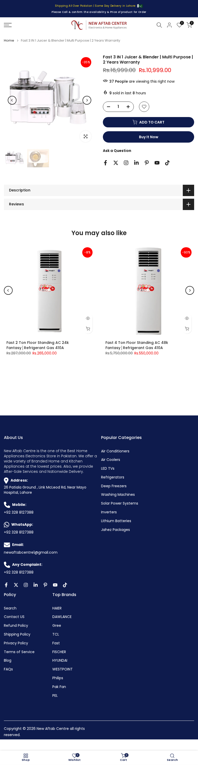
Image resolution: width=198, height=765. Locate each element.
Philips (57, 678)
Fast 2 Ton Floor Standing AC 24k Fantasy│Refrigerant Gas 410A (37, 345)
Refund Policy (16, 625)
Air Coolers (110, 459)
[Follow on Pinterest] (146, 163)
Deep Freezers (114, 486)
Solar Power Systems (119, 503)
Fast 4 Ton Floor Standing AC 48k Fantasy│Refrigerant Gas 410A (136, 345)
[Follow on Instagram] (126, 163)
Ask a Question (117, 150)
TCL (55, 634)
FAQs (8, 669)
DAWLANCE (62, 616)
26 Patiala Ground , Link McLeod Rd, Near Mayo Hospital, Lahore (45, 490)
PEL (55, 695)
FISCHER (59, 652)
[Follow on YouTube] (157, 163)
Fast (56, 643)
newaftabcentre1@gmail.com (30, 552)
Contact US (14, 616)
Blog (7, 660)
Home (9, 40)
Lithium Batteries (116, 521)
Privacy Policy (16, 643)
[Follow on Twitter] (115, 163)
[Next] (86, 100)
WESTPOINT (62, 669)
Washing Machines (118, 494)
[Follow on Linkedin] (136, 163)
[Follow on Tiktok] (167, 163)
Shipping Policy (17, 634)
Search (10, 608)
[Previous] (12, 100)
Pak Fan (59, 686)
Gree (56, 625)
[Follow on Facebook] (105, 163)
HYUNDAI (59, 660)
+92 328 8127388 (19, 512)
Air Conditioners (115, 451)
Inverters (109, 512)
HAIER (57, 608)
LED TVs (107, 468)
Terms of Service (19, 652)
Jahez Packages (115, 529)
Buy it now (148, 137)
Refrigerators (112, 477)
